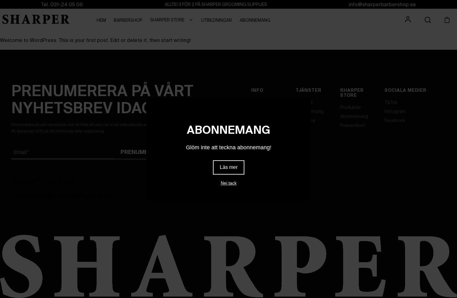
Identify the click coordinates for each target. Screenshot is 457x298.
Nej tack (229, 183)
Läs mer (229, 167)
